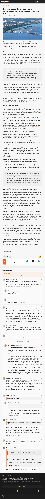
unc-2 (7, 335)
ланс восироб (9, 439)
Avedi (7, 395)
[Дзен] (38, 491)
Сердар (7, 325)
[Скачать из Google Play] (22, 486)
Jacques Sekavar (9, 378)
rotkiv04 (9, 402)
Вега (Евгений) (11, 345)
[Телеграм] (7, 491)
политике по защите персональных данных (9, 482)
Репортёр (5, 5)
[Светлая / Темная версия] (37, 1)
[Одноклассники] (17, 491)
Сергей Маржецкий (7, 251)
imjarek (7, 279)
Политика (10, 5)
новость (10, 41)
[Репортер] (5, 1)
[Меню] (43, 1)
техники (37, 126)
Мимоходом (8, 306)
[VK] (28, 491)
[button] (40, 1)
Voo (7, 447)
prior (7, 419)
